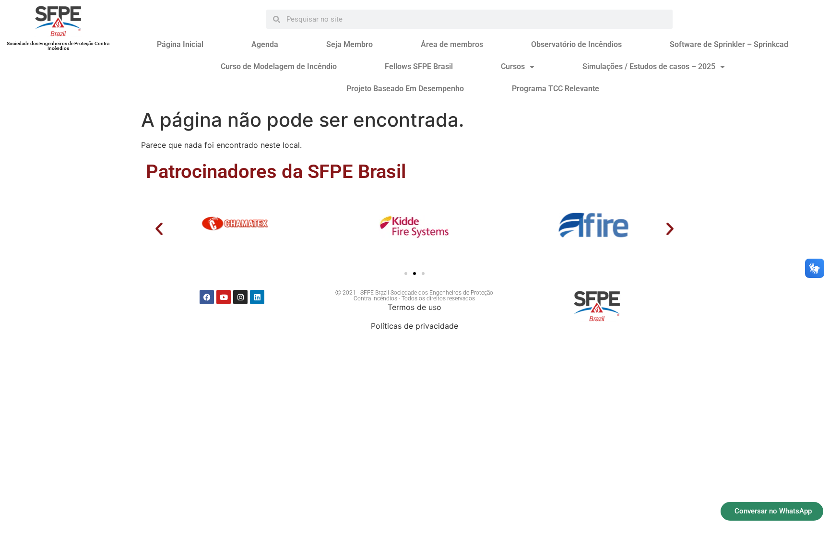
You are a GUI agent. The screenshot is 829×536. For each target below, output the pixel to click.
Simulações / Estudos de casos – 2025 (648, 66)
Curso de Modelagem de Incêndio (279, 66)
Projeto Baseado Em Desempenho (405, 88)
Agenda (264, 44)
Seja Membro (349, 44)
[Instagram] (240, 297)
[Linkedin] (257, 297)
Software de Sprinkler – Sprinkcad (729, 44)
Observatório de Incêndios (576, 44)
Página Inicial (180, 44)
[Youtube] (223, 297)
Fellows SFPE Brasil (419, 66)
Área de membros (452, 44)
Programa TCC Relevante (555, 88)
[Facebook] (207, 297)
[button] (159, 228)
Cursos (513, 66)
